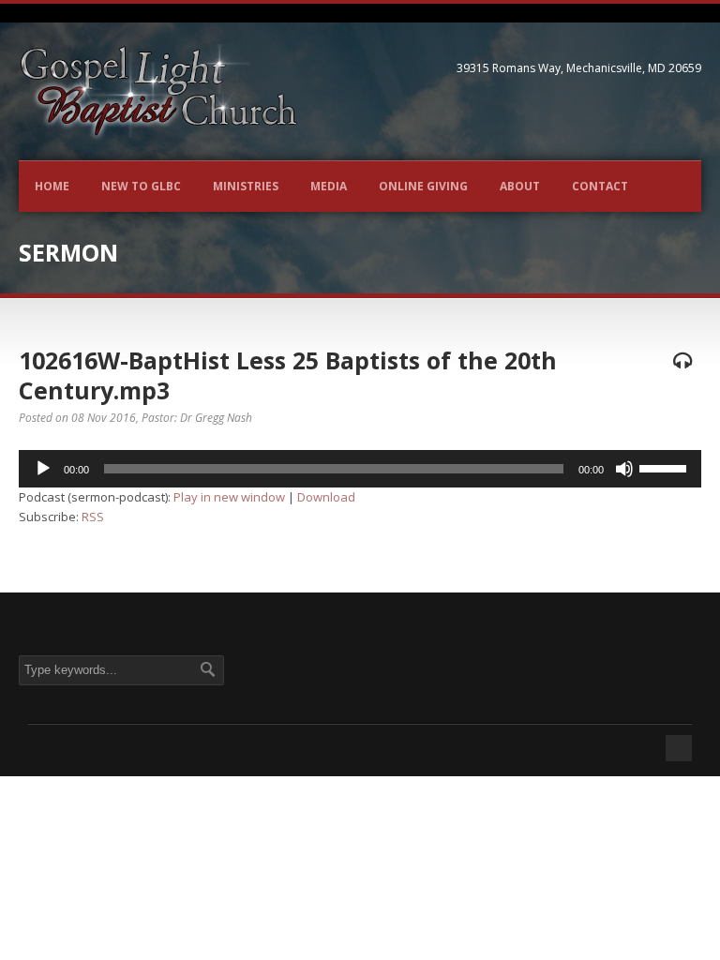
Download (326, 496)
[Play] (43, 468)
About (520, 186)
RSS (93, 516)
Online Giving (423, 186)
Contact (600, 186)
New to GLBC (141, 186)
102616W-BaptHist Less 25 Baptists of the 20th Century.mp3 (288, 375)
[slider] (665, 467)
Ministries (245, 186)
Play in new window (229, 496)
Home (52, 186)
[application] (360, 469)
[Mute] (624, 468)
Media (328, 186)
